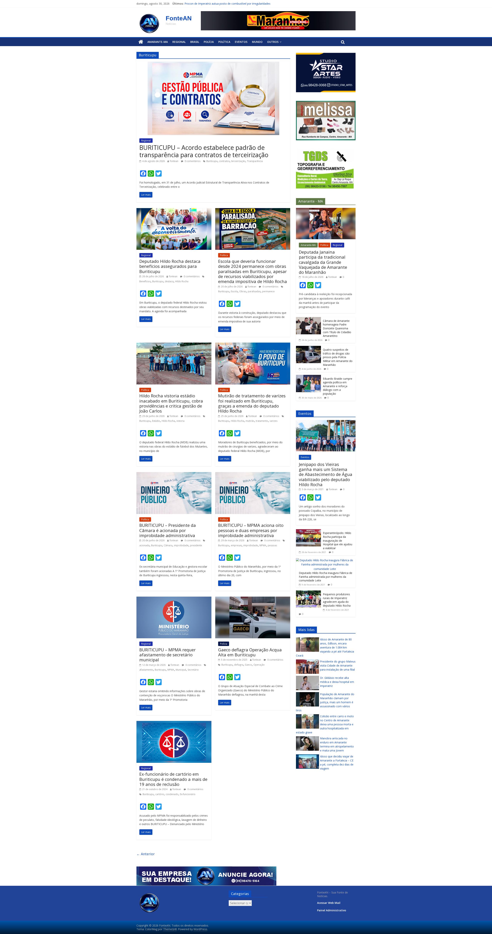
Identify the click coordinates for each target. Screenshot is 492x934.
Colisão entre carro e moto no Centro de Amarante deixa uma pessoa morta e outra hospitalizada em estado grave (325, 724)
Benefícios (145, 281)
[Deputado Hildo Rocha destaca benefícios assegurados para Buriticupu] (173, 210)
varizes (273, 421)
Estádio (156, 421)
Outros (272, 42)
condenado (172, 794)
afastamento (146, 669)
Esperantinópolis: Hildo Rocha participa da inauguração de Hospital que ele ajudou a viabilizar (337, 540)
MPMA (262, 545)
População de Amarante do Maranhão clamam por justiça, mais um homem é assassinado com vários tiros (325, 702)
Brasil (194, 42)
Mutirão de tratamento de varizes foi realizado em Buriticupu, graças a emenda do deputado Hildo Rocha (252, 403)
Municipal (181, 669)
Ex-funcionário (187, 794)
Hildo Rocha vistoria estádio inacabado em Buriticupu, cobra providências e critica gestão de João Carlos (171, 403)
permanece (268, 291)
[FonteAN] (140, 42)
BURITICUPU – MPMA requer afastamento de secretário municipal (167, 655)
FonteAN (179, 18)
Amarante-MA (157, 42)
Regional (179, 42)
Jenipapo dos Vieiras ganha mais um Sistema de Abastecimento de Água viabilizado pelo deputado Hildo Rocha (325, 474)
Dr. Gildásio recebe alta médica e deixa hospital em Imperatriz (337, 681)
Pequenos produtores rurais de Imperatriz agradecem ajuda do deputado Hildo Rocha (337, 599)
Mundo (257, 42)
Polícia (209, 42)
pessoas (272, 545)
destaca (169, 281)
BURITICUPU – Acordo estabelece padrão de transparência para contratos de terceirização (203, 151)
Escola (234, 291)
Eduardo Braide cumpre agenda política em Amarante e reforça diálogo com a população (337, 386)
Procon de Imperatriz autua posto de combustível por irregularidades (227, 3)
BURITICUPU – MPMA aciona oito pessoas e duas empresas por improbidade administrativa (250, 530)
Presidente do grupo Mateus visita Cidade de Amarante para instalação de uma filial (338, 665)
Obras (242, 291)
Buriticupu (212, 161)
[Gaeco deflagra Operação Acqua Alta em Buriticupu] (252, 599)
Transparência (255, 161)
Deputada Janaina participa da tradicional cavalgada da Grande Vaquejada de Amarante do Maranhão (323, 262)
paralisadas (254, 291)
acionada (144, 545)
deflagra (238, 664)
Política (224, 42)
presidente (196, 545)
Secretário (193, 669)
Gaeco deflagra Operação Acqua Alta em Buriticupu (250, 652)
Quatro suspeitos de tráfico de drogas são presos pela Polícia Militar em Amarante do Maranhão (337, 357)
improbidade (181, 545)
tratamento (262, 421)
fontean (174, 161)
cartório (159, 794)
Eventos (241, 42)
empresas (236, 545)
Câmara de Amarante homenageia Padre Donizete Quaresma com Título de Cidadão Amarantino (337, 328)
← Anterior (145, 854)
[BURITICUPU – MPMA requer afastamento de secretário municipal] (173, 599)
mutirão (250, 421)
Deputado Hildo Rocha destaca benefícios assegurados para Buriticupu (169, 266)
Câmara (168, 545)
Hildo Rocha (181, 281)
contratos (224, 161)
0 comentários (192, 161)
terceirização (238, 161)
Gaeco (248, 664)
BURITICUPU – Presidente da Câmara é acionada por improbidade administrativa (167, 530)
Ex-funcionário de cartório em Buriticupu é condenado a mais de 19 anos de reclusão (173, 779)
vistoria (180, 421)
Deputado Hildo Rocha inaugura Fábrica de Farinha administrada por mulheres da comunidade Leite (325, 576)
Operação (259, 664)
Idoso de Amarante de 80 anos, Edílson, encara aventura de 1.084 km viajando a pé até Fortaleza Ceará (325, 647)
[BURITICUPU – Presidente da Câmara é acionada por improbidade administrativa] (173, 474)
